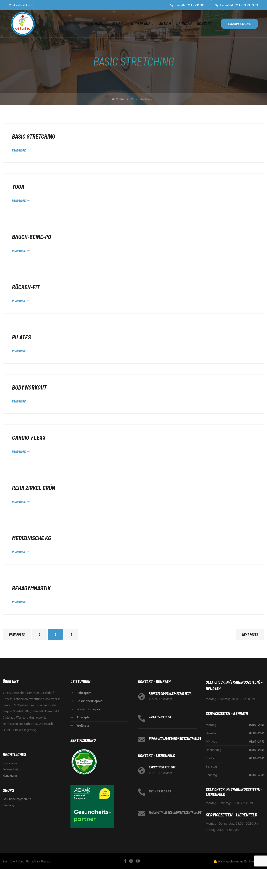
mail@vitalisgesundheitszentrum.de (175, 812)
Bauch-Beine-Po (31, 236)
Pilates (21, 337)
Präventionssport (89, 709)
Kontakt (204, 23)
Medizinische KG (31, 537)
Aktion (165, 23)
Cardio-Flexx (29, 437)
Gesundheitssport (89, 701)
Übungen (184, 23)
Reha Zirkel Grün (33, 487)
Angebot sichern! (239, 23)
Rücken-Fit (26, 286)
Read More (19, 150)
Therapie (83, 717)
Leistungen (93, 23)
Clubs (117, 23)
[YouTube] (137, 861)
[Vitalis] (22, 23)
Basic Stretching (33, 136)
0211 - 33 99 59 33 (246, 5)
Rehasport (84, 693)
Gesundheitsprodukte (17, 799)
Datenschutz (11, 769)
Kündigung (10, 775)
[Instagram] (131, 861)
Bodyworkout (29, 387)
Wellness (82, 725)
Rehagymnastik (31, 588)
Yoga (18, 186)
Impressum (10, 763)
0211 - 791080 (195, 5)
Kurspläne (140, 23)
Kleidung (8, 805)
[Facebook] (125, 861)
